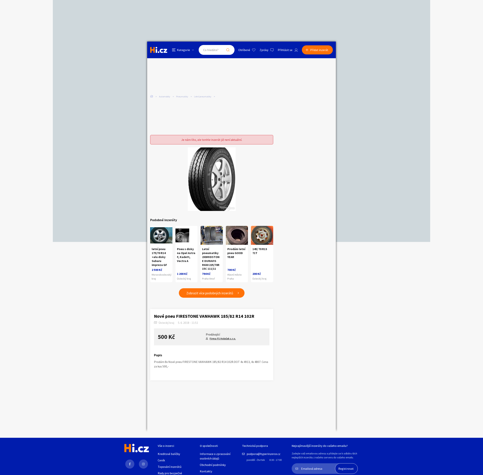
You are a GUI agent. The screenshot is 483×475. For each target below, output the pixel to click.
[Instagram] (143, 464)
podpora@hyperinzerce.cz (263, 454)
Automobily (164, 96)
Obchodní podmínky (213, 465)
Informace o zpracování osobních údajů (215, 456)
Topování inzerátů (170, 467)
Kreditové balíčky (169, 454)
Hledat (228, 50)
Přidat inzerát (319, 50)
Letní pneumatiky (202, 96)
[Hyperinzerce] (158, 50)
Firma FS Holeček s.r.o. (223, 338)
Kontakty (206, 471)
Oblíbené (244, 50)
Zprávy (264, 50)
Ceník (161, 460)
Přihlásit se (285, 50)
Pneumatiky (182, 96)
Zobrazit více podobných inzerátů (209, 293)
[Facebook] (129, 464)
